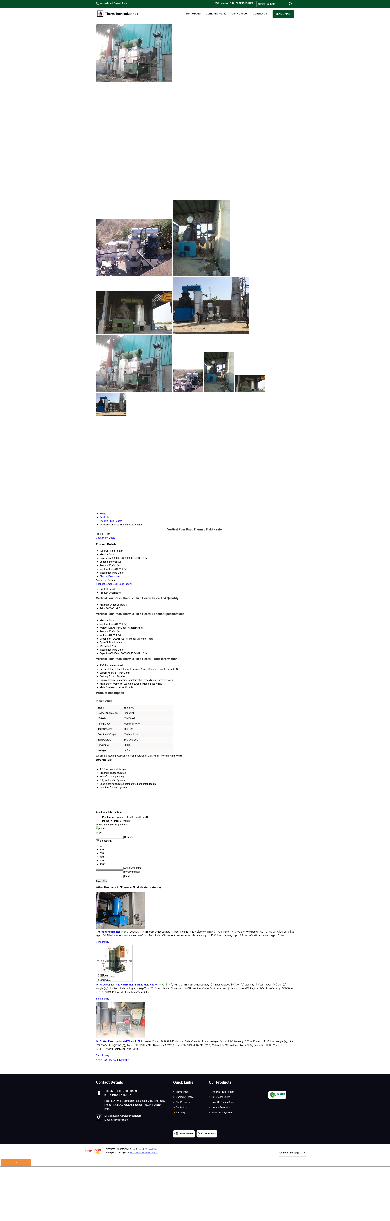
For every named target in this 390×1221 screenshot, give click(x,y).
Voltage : (210, 935)
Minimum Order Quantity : (159, 931)
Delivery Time (107, 676)
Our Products (239, 13)
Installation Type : (271, 935)
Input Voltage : (189, 931)
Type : (109, 935)
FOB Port (104, 665)
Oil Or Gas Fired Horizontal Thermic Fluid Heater (124, 1041)
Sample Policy (107, 680)
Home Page (193, 13)
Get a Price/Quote (105, 537)
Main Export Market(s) (111, 683)
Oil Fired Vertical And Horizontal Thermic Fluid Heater (127, 984)
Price (102, 608)
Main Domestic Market (112, 687)
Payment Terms (108, 669)
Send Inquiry (125, 583)
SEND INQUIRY (104, 1060)
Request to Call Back (107, 583)
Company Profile (216, 13)
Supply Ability (107, 672)
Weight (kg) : (270, 931)
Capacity (104, 653)
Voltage (104, 635)
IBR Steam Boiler (221, 1097)
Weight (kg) (106, 627)
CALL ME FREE (121, 1060)
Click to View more (110, 576)
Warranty (104, 646)
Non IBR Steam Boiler (223, 1102)
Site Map (181, 1112)
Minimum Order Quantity (112, 604)
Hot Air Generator (221, 1107)
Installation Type (108, 649)
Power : (234, 931)
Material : (189, 935)
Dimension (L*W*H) (110, 638)
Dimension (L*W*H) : (151, 935)
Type (102, 642)
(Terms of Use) (151, 1149)
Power (103, 631)
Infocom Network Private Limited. (144, 1152)
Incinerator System (222, 1112)
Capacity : (240, 935)
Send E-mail (283, 14)
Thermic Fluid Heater (108, 931)
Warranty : (213, 931)
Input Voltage (107, 624)
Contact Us (260, 13)
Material (104, 620)
